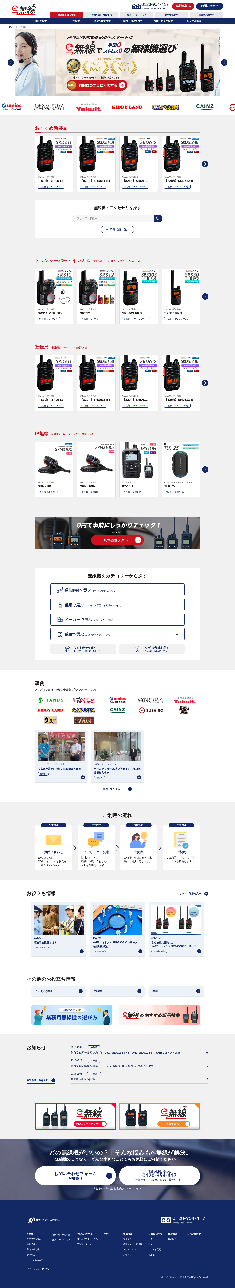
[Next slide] (224, 62)
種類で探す (41, 21)
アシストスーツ (84, 1244)
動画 (150, 1244)
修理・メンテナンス (137, 15)
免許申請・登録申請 (102, 15)
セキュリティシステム (87, 1238)
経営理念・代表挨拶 (132, 1244)
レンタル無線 (194, 21)
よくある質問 (154, 1249)
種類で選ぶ (32, 1244)
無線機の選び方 (206, 15)
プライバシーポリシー (39, 1269)
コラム (151, 1238)
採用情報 (172, 1234)
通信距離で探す (102, 21)
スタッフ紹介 (129, 1249)
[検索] (158, 218)
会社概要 (127, 1238)
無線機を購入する (67, 15)
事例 (106, 1234)
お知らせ (127, 1255)
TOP (11, 26)
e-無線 (30, 1234)
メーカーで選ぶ (34, 1238)
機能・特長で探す (163, 21)
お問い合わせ (194, 1234)
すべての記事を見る (190, 893)
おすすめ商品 (171, 15)
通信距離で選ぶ (34, 1249)
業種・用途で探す (132, 21)
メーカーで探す (71, 21)
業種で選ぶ (32, 1255)
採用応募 (172, 1238)
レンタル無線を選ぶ (36, 1260)
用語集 (151, 1255)
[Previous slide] (11, 62)
